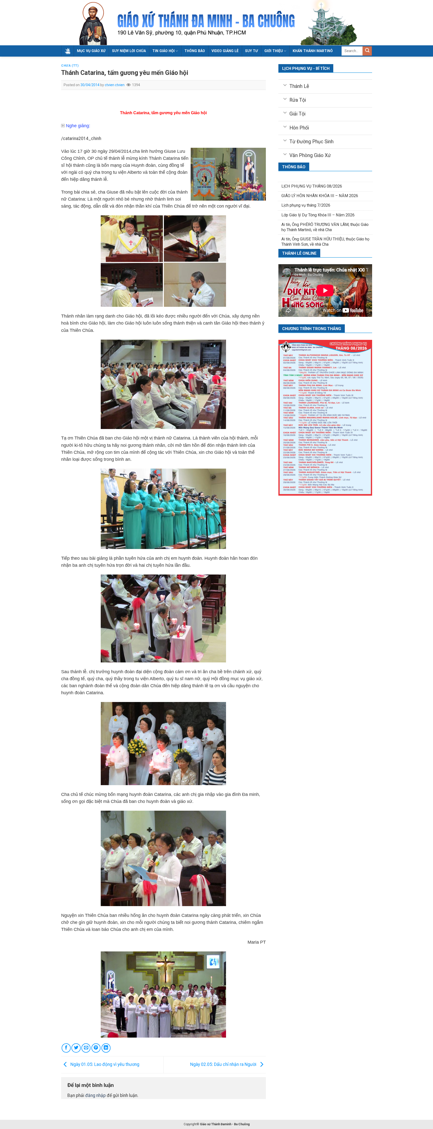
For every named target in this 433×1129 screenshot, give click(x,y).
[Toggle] (284, 84)
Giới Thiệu (273, 51)
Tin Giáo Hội (163, 51)
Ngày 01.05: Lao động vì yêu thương (104, 1064)
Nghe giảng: (78, 125)
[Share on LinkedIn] (106, 1047)
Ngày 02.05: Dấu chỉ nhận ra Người (223, 1064)
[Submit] (367, 51)
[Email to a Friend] (85, 1047)
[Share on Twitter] (75, 1047)
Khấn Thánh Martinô (313, 51)
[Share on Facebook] (66, 1047)
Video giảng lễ (225, 51)
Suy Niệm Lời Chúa (129, 51)
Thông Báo (194, 51)
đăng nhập (95, 1095)
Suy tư (251, 51)
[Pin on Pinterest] (95, 1047)
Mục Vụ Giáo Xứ (91, 51)
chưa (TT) (70, 65)
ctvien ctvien (115, 85)
